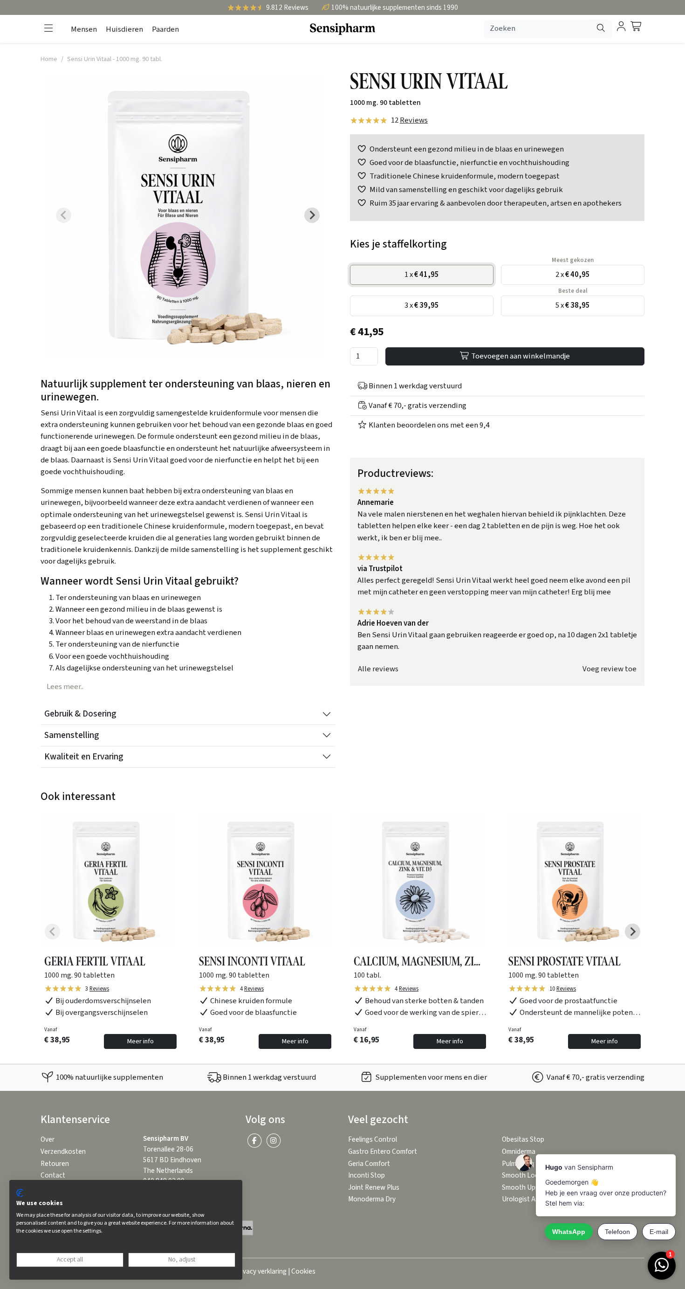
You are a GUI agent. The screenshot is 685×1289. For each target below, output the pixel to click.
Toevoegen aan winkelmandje (520, 356)
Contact (53, 1175)
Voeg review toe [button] (609, 669)
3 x (421, 305)
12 (409, 120)
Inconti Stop (366, 1175)
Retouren (55, 1164)
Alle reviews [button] (378, 669)
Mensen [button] (84, 29)
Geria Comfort (369, 1164)
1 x (421, 274)
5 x (572, 305)
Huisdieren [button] (124, 29)
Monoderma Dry (372, 1199)
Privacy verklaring (261, 1271)
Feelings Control (372, 1139)
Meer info (140, 1041)
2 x (572, 274)
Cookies (303, 1271)
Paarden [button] (165, 29)
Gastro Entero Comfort (382, 1152)
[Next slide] (312, 215)
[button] (48, 28)
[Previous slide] (64, 215)
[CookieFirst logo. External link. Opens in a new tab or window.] (19, 1193)
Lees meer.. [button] (65, 686)
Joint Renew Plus (373, 1187)
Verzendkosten (63, 1152)
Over (48, 1139)
